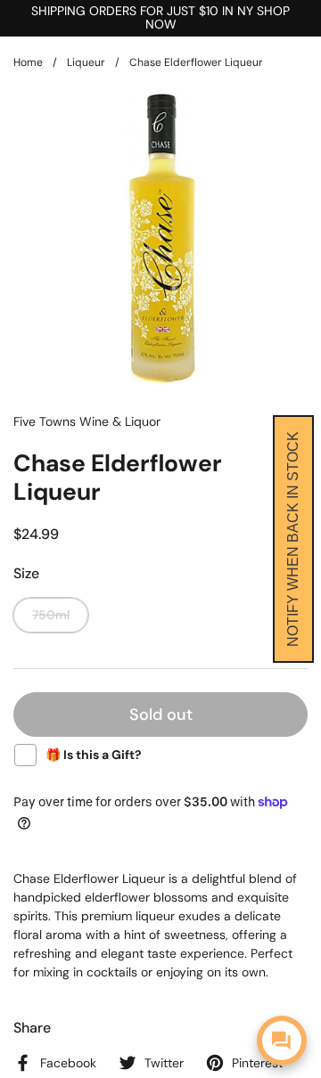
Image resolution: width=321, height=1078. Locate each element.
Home (28, 62)
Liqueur (86, 62)
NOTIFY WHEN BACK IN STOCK (292, 539)
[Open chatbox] (282, 1041)
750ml (51, 615)
